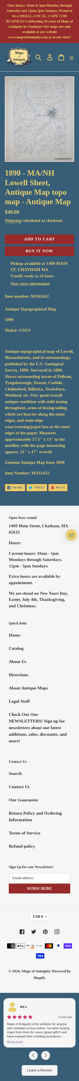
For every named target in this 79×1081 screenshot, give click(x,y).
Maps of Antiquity (36, 971)
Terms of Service (24, 832)
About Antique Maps (28, 687)
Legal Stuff (19, 701)
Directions (18, 674)
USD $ (38, 916)
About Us (17, 661)
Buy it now (39, 251)
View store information (30, 283)
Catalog (16, 648)
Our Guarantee (23, 799)
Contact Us (19, 786)
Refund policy (22, 846)
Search (15, 773)
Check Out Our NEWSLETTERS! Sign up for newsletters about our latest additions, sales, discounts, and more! (38, 727)
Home (14, 635)
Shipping (13, 220)
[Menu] (71, 57)
